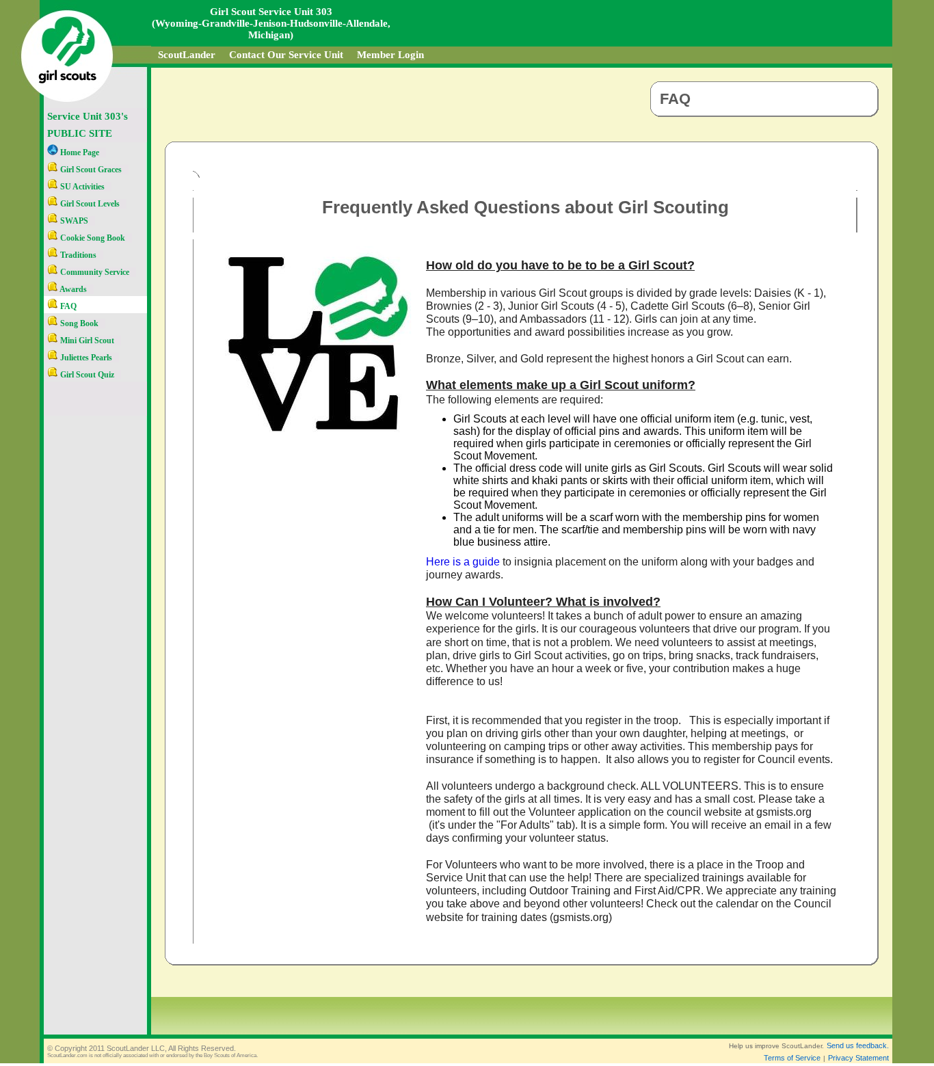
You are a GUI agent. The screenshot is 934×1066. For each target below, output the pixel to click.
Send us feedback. (858, 1045)
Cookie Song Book (91, 238)
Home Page (78, 152)
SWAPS (73, 221)
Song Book (78, 323)
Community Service (93, 272)
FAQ (67, 306)
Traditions (77, 255)
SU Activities (81, 186)
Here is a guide (463, 562)
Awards (72, 289)
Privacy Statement (858, 1058)
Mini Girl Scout (86, 340)
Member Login (390, 54)
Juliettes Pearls (85, 357)
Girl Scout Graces (90, 169)
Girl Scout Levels (89, 204)
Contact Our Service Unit (286, 54)
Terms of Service (792, 1058)
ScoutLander (186, 54)
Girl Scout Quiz (86, 374)
